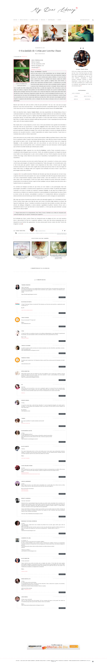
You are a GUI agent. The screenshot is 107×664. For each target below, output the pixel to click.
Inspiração (51, 19)
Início (15, 19)
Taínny (23, 418)
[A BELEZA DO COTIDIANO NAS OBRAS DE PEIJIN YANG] (81, 33)
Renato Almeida (26, 498)
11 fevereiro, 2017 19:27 (59, 520)
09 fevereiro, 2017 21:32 (59, 317)
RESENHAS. (24, 56)
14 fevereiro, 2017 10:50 (59, 596)
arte (87, 93)
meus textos (87, 96)
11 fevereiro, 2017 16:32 (59, 498)
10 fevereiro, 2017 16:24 (59, 370)
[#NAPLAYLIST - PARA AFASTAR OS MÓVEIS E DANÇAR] (53, 33)
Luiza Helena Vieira (26, 465)
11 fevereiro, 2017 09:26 (59, 430)
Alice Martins (25, 558)
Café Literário (76, 93)
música (76, 99)
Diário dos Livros (24, 489)
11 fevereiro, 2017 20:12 (59, 537)
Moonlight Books (25, 338)
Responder (62, 297)
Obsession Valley (27, 589)
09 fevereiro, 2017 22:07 (59, 345)
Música (43, 19)
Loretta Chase (43, 233)
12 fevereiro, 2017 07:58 (59, 578)
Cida (22, 330)
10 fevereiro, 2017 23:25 (59, 418)
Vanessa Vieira (25, 357)
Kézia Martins (25, 371)
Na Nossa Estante (26, 301)
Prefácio (23, 392)
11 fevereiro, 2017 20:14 (59, 558)
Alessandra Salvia (26, 430)
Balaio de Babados (25, 472)
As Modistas (21, 233)
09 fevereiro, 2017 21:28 (59, 301)
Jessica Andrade (26, 481)
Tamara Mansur (25, 284)
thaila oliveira (25, 345)
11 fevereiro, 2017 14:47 (59, 481)
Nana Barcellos (26, 578)
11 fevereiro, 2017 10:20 (59, 465)
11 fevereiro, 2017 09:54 (59, 446)
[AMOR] (26, 33)
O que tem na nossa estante (27, 310)
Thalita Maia (25, 317)
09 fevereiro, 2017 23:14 (59, 357)
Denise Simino (25, 400)
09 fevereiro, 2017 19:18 (59, 284)
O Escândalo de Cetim (54, 233)
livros (37, 233)
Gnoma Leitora (24, 571)
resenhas (63, 233)
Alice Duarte (25, 446)
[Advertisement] (81, 126)
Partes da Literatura (25, 423)
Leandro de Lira (26, 537)
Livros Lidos (34, 19)
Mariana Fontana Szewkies (29, 521)
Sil (22, 384)
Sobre (59, 19)
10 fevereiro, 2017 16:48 (59, 384)
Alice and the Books (25, 458)
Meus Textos (24, 19)
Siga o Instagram (24, 490)
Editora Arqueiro (29, 233)
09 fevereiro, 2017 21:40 (59, 330)
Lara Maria (24, 596)
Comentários (41, 53)
